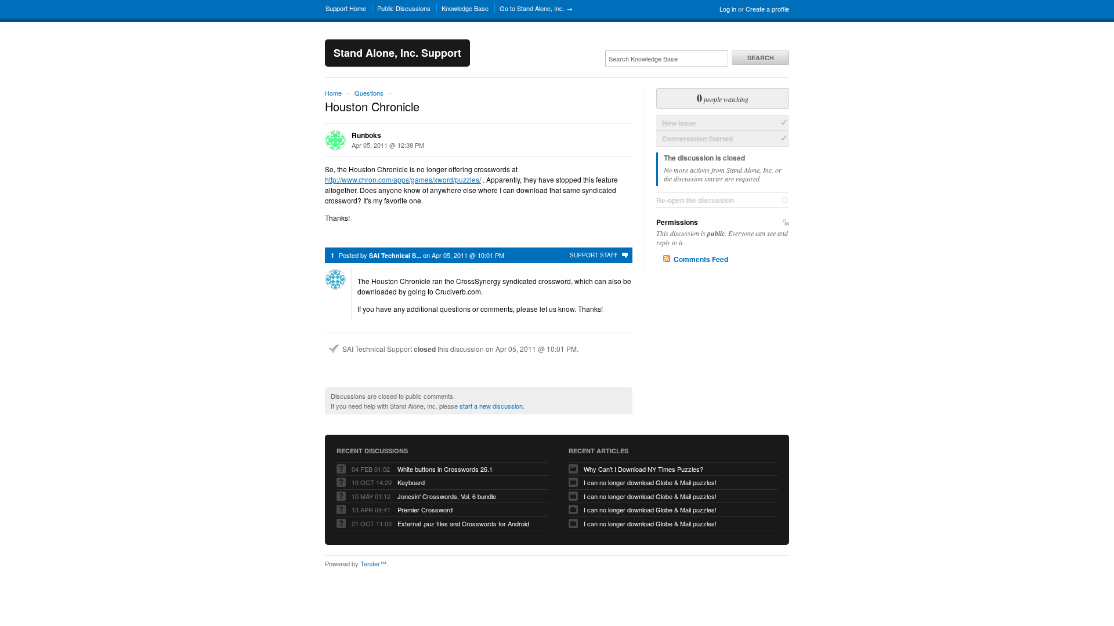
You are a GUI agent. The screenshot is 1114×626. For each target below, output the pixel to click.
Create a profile (767, 8)
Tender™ (373, 563)
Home (333, 92)
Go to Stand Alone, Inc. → (536, 8)
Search (760, 57)
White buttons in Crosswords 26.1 (445, 469)
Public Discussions (404, 8)
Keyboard (411, 482)
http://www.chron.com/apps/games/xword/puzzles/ (403, 179)
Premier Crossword (425, 509)
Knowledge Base (465, 8)
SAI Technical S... (395, 255)
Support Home (345, 8)
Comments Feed (701, 259)
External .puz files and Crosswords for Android (463, 523)
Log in (727, 8)
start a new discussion (491, 405)
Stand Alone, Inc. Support (397, 52)
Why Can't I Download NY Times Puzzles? (643, 469)
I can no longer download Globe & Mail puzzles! (650, 482)
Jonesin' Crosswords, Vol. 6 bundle (446, 496)
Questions (369, 92)
